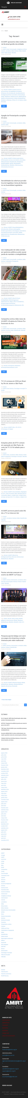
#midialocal (7, 96)
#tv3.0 (19, 427)
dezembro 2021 (5, 824)
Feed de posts (4, 971)
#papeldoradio (13, 161)
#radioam (20, 620)
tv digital (22, 497)
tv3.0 (25, 497)
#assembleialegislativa (17, 227)
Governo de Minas (5, 891)
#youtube (3, 101)
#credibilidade (12, 91)
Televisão (14, 52)
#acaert (6, 89)
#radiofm (16, 622)
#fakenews (4, 93)
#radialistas (20, 161)
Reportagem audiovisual (7, 938)
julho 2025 (3, 779)
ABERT (2, 853)
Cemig (2, 871)
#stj (23, 305)
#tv (17, 100)
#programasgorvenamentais (8, 303)
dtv (2, 493)
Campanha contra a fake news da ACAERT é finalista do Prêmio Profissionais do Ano (13, 321)
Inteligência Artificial (22, 49)
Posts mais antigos (6, 699)
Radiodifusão (17, 330)
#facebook (19, 91)
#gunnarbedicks (16, 491)
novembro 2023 (5, 799)
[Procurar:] (12, 705)
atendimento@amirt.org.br (10, 1069)
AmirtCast (3, 859)
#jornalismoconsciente (6, 232)
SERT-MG (3, 946)
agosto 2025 (4, 777)
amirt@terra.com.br (8, 1055)
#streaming (8, 686)
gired (7, 493)
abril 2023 (3, 805)
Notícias (16, 51)
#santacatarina (19, 165)
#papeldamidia (13, 234)
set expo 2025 (9, 497)
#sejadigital (23, 491)
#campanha (11, 365)
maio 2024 (3, 793)
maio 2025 (3, 783)
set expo (3, 497)
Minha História (4, 908)
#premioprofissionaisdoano (8, 367)
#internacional (9, 620)
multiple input (15, 495)
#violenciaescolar (5, 236)
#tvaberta (20, 100)
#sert (20, 622)
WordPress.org (4, 975)
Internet (3, 51)
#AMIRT (10, 89)
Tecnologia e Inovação (19, 388)
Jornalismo (8, 51)
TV (13, 497)
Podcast (20, 581)
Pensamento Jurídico (6, 924)
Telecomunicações (5, 954)
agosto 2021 (4, 830)
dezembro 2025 (5, 769)
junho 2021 (4, 834)
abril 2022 (3, 815)
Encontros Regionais (6, 883)
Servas (2, 948)
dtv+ (4, 493)
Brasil (8, 49)
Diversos (9, 645)
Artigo (2, 861)
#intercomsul (20, 557)
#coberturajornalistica (17, 158)
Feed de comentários (6, 973)
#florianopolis (4, 160)
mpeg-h (9, 495)
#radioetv (3, 100)
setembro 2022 (4, 809)
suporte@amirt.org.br (9, 1071)
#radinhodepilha (5, 163)
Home (2, 30)
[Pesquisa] (13, 7)
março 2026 (4, 763)
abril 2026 (3, 761)
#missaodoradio (5, 161)
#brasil (14, 298)
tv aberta (17, 497)
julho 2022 (3, 813)
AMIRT (4, 49)
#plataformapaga (16, 682)
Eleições (3, 881)
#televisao (9, 100)
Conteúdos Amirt (5, 875)
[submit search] (25, 7)
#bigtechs (3, 620)
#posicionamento (9, 98)
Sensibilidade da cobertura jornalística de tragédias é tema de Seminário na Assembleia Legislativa (14, 183)
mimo (16, 493)
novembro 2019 (5, 840)
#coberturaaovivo (16, 89)
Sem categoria (4, 944)
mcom (12, 493)
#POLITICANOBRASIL (19, 301)
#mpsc (11, 301)
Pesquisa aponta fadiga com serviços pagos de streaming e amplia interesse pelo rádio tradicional (13, 638)
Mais (4, 106)
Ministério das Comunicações (8, 910)
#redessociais (21, 234)
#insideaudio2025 (20, 93)
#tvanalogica (4, 429)
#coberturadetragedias (14, 229)
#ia (8, 93)
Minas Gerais (4, 906)
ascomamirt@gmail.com (9, 1076)
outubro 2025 (4, 773)
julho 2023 (3, 803)
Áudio (2, 863)
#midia (2, 96)
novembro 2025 (5, 771)
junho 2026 (4, 757)
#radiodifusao (21, 98)
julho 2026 (3, 755)
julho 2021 (3, 832)
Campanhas (4, 869)
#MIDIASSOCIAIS (5, 234)
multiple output (22, 495)
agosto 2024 (4, 791)
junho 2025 (4, 781)
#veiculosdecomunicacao (7, 167)
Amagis (3, 855)
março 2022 (4, 818)
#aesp (16, 618)
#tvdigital (10, 429)
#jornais (10, 160)
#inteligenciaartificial (6, 94)
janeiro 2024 (4, 797)
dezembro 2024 (5, 789)
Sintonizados (4, 950)
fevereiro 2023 (4, 807)
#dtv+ (13, 427)
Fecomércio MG (5, 889)
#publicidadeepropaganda (7, 305)
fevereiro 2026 (4, 765)
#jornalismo (15, 94)
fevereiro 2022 (4, 820)
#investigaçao (15, 230)
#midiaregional (22, 96)
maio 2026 (3, 759)
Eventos (8, 579)
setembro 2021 (4, 828)
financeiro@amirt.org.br (9, 1049)
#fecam (18, 298)
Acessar (3, 969)
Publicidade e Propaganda (12, 261)
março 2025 (4, 787)
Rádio (20, 51)
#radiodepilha (17, 163)
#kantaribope (21, 94)
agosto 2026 (4, 753)
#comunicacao (4, 91)
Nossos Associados (6, 916)
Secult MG (3, 942)
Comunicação (13, 49)
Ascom (4, 47)
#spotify (3, 686)
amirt (16, 367)
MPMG (3, 912)
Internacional (14, 579)
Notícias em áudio (5, 920)
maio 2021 (3, 836)
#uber (25, 100)
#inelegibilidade (5, 300)
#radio (16, 98)
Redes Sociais (7, 52)
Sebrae (3, 940)
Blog (2, 865)
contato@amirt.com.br (14, 19)
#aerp (13, 618)
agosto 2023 (4, 801)
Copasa (3, 877)
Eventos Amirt (4, 887)
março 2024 (4, 795)
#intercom (14, 557)
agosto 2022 (4, 811)
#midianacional (14, 96)
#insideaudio (12, 93)
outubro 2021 (4, 826)
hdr (10, 493)
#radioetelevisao (5, 165)
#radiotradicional (18, 684)
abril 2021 (3, 838)
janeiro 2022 (4, 822)
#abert (5, 618)
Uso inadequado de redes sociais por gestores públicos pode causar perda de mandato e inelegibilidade (13, 252)
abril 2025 (3, 785)
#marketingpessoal (13, 300)
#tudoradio (14, 686)
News (2, 914)
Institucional (4, 893)
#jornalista (22, 160)
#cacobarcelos (4, 229)
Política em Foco (5, 928)
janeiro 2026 (4, 767)
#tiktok (14, 100)
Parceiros (8, 330)
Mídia (12, 51)
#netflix (3, 98)
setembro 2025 (4, 775)
